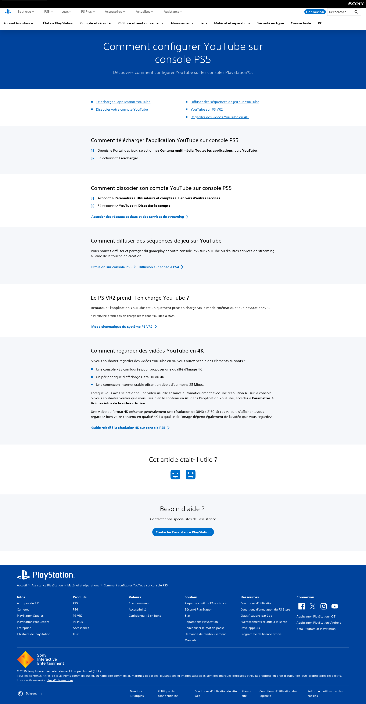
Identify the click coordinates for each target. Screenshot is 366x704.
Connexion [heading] (305, 597)
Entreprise (24, 628)
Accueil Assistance (18, 23)
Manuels (190, 640)
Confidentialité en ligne (145, 616)
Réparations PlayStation (201, 622)
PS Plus (86, 11)
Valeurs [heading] (135, 597)
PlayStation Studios (30, 616)
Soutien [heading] (191, 597)
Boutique (24, 11)
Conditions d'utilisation (256, 603)
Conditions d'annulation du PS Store (265, 609)
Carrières (23, 609)
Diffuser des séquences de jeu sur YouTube (225, 102)
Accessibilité (137, 609)
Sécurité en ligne (270, 23)
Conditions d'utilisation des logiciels (278, 693)
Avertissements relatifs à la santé (264, 622)
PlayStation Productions (33, 622)
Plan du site (247, 693)
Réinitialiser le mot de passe (205, 628)
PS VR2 (77, 616)
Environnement (139, 603)
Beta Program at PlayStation (316, 629)
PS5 (47, 11)
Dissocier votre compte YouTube (122, 109)
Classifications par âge (256, 616)
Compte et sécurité (95, 23)
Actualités (143, 11)
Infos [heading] (21, 597)
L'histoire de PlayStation (33, 634)
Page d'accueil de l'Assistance (205, 603)
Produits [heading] (80, 597)
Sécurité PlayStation (198, 609)
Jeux (65, 11)
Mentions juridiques (137, 693)
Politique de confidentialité (168, 693)
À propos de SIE (28, 603)
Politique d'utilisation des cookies (325, 693)
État (187, 616)
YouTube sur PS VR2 (207, 109)
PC (320, 23)
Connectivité (301, 23)
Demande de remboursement (205, 634)
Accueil (22, 585)
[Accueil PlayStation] (7, 12)
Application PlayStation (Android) (319, 622)
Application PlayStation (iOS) (316, 616)
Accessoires (113, 11)
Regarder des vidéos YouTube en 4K (220, 117)
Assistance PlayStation (47, 585)
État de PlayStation (58, 23)
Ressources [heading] (250, 597)
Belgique (31, 693)
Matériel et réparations (232, 23)
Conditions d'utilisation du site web (216, 693)
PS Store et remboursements (141, 23)
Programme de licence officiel (261, 634)
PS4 (75, 609)
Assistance (172, 11)
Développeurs (250, 628)
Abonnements (182, 23)
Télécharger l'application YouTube (123, 102)
